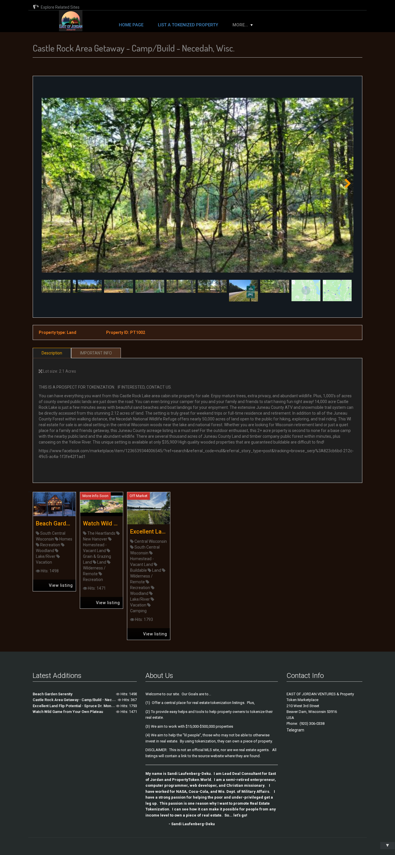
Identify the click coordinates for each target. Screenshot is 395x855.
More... (240, 24)
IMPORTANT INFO (96, 353)
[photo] (197, 185)
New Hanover (95, 539)
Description (52, 353)
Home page (131, 24)
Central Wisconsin (150, 541)
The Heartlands (101, 533)
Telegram (295, 730)
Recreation (50, 545)
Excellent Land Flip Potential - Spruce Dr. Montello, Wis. (148, 531)
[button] (346, 185)
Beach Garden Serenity (54, 523)
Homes (65, 539)
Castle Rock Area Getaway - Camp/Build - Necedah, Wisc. (82, 700)
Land (101, 562)
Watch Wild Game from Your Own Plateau (101, 523)
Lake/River (46, 556)
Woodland (45, 550)
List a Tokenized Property (188, 24)
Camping (138, 610)
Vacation (44, 562)
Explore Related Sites (59, 7)
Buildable (138, 570)
